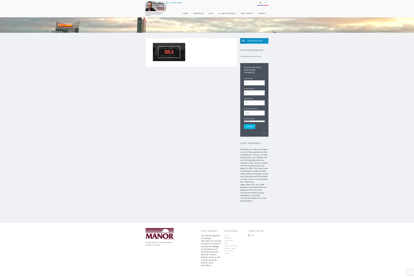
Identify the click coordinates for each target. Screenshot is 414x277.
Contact (262, 13)
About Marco (247, 13)
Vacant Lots (228, 241)
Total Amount (248, 78)
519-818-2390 (175, 3)
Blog (211, 13)
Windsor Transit (230, 248)
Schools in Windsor (231, 246)
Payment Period (249, 119)
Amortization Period (250, 109)
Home (185, 13)
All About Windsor (226, 13)
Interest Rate (248, 99)
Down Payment (249, 89)
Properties (198, 13)
